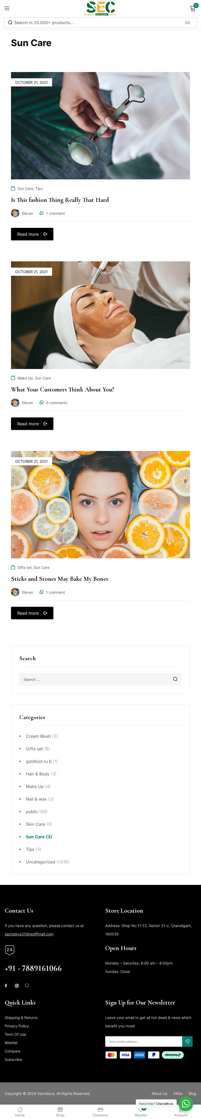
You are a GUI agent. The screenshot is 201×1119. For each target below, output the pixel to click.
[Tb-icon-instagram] (17, 986)
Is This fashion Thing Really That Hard (60, 200)
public (32, 811)
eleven (27, 213)
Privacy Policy (17, 1026)
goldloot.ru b (39, 761)
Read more (28, 234)
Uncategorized (40, 861)
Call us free (16, 959)
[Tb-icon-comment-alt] (27, 986)
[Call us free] (10, 950)
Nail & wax (36, 799)
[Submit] (187, 1041)
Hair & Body (37, 773)
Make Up (35, 786)
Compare (12, 1051)
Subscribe (13, 1059)
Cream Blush (38, 736)
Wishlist (11, 1042)
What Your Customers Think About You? (62, 389)
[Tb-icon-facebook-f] (6, 986)
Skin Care (35, 824)
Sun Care (35, 836)
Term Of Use (15, 1034)
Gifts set (34, 748)
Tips (30, 849)
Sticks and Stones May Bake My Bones (59, 579)
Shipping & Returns (21, 1017)
